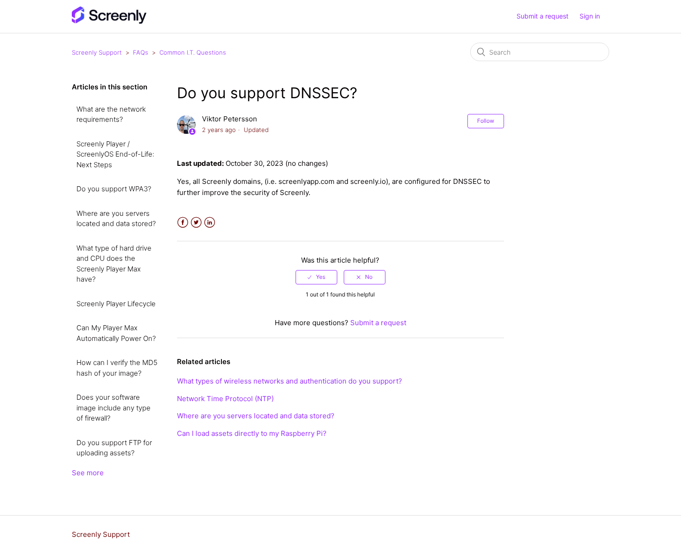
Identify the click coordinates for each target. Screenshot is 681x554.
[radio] (316, 277)
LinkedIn (209, 222)
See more (88, 472)
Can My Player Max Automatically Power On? (116, 333)
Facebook (183, 222)
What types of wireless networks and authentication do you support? (289, 381)
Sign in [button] (590, 16)
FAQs (140, 52)
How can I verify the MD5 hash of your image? (117, 368)
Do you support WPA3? (113, 188)
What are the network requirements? (111, 114)
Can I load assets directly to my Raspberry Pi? (252, 433)
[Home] (109, 21)
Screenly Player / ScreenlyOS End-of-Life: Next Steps (115, 154)
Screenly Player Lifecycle (116, 303)
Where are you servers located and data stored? (116, 218)
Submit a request (542, 16)
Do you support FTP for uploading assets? (114, 448)
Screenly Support (97, 52)
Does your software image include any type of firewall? (113, 407)
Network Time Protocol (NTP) (225, 398)
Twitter (196, 222)
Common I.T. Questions (192, 52)
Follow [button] (485, 120)
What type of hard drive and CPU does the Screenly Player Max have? (113, 264)
